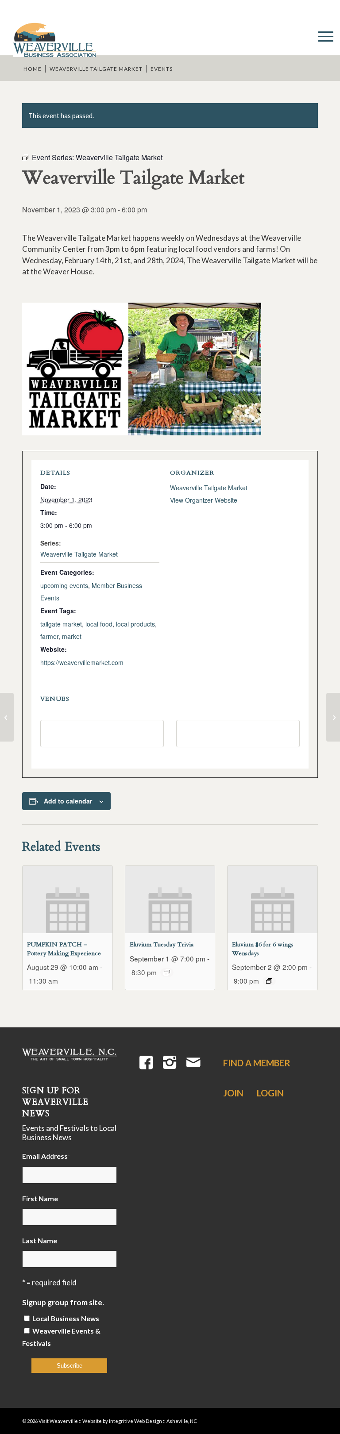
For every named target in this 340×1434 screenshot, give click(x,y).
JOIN (233, 1093)
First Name (40, 1199)
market (71, 636)
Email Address (46, 1156)
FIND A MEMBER (256, 1062)
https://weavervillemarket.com (82, 662)
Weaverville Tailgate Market (79, 554)
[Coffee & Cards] (7, 717)
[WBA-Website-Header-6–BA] (54, 35)
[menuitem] (321, 35)
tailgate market (61, 623)
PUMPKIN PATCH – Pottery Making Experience (64, 948)
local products (135, 623)
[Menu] (321, 35)
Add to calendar (68, 800)
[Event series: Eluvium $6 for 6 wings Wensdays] (269, 981)
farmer (49, 636)
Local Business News (65, 1319)
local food (98, 623)
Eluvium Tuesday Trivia (161, 944)
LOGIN (270, 1093)
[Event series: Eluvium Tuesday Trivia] (167, 972)
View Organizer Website (203, 500)
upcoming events (64, 585)
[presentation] (67, 899)
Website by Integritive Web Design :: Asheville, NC (139, 1421)
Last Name (39, 1241)
